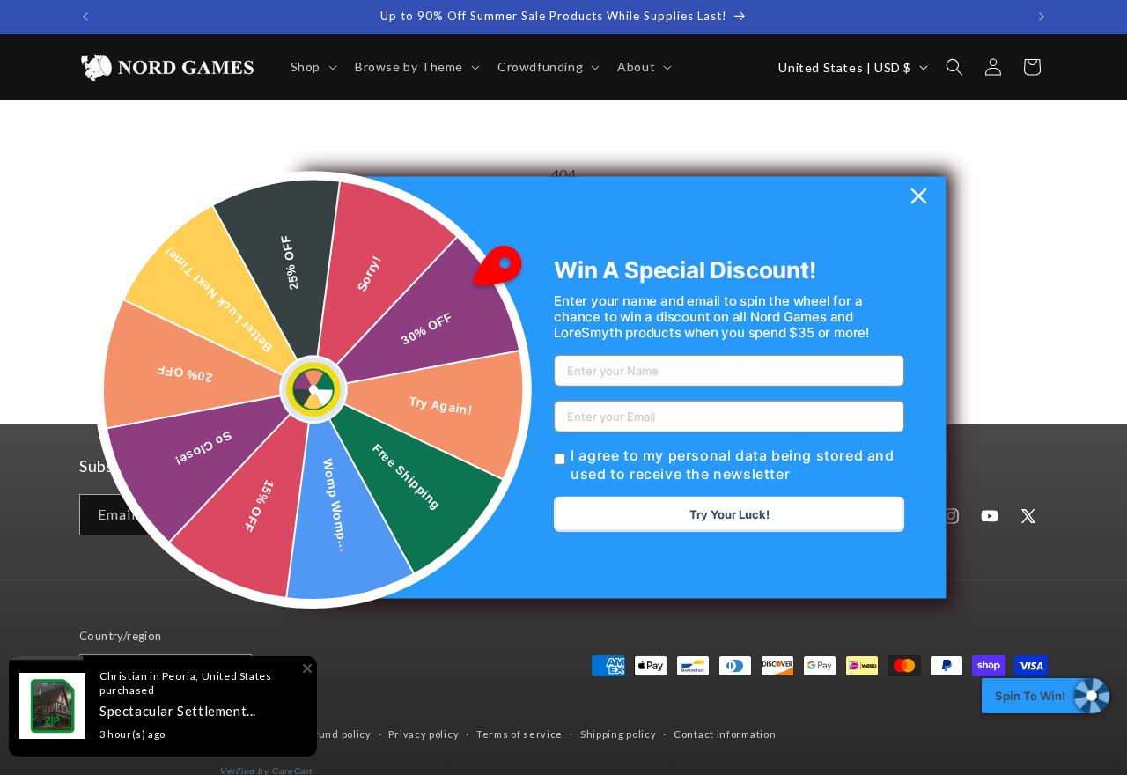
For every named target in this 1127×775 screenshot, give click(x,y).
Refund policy (336, 734)
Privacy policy (423, 734)
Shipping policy (618, 734)
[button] (312, 66)
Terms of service (519, 734)
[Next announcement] (1041, 16)
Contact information (725, 734)
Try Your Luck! (729, 514)
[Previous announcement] (85, 16)
